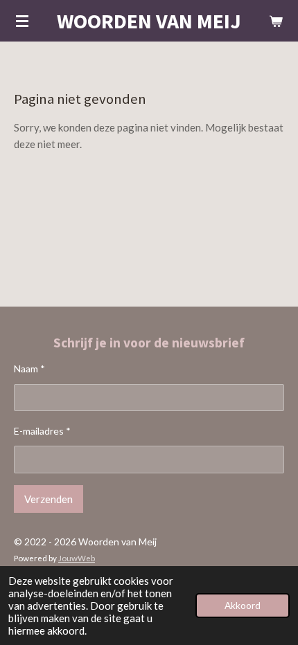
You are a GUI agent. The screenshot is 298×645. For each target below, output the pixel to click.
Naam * (29, 368)
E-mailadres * (42, 431)
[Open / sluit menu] (22, 21)
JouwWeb (76, 558)
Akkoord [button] (243, 605)
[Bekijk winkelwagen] (276, 21)
